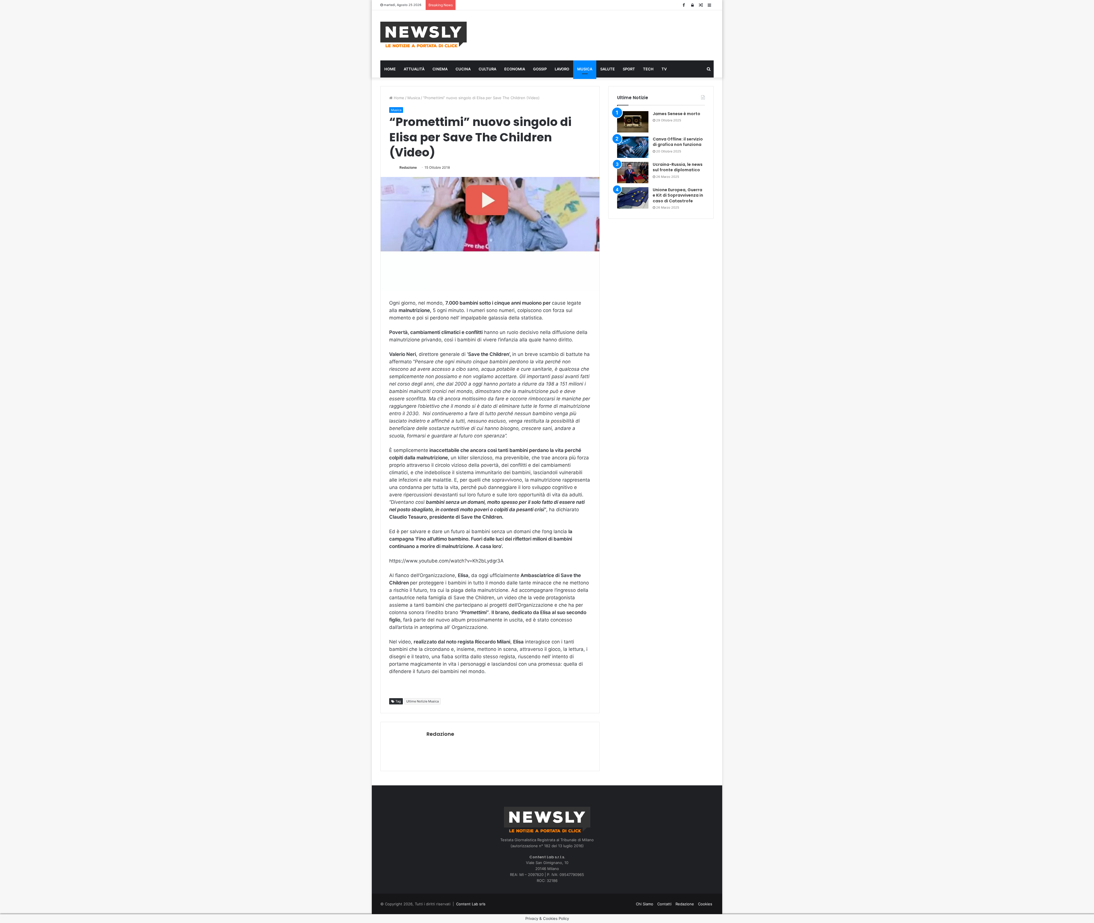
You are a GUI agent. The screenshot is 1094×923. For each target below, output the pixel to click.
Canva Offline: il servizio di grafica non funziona (678, 142)
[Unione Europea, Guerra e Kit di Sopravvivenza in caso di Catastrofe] (632, 198)
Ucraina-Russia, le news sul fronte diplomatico (678, 167)
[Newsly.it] (423, 34)
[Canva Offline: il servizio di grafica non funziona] (632, 147)
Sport (629, 69)
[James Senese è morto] (632, 122)
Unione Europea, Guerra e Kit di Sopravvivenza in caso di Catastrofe (678, 195)
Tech (648, 69)
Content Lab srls (470, 904)
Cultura (487, 69)
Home (390, 69)
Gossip (540, 69)
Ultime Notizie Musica (422, 701)
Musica (584, 69)
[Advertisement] (604, 34)
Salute (607, 69)
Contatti (664, 904)
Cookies (705, 904)
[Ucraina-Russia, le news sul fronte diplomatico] (632, 172)
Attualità (414, 69)
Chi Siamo (644, 904)
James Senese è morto (676, 114)
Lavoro (562, 69)
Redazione (408, 167)
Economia (514, 69)
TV (664, 69)
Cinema (440, 69)
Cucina (463, 69)
